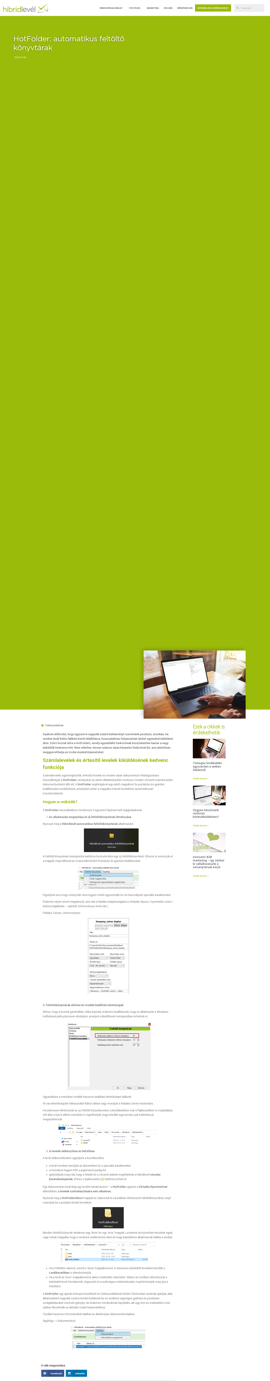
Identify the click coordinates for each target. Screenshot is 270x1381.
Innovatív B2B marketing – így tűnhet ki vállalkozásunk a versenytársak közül (208, 862)
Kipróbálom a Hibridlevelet (213, 8)
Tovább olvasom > (201, 779)
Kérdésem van (184, 8)
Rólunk (168, 8)
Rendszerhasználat (111, 8)
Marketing (153, 8)
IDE (102, 1179)
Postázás (134, 8)
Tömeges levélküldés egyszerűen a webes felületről (207, 766)
